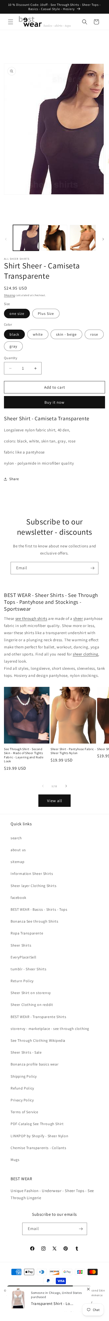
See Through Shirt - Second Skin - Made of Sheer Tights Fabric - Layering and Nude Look (24, 755)
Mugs (15, 1159)
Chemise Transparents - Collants (38, 1147)
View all (54, 800)
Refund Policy (22, 1088)
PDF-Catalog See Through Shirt (37, 1123)
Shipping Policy (24, 1076)
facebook (18, 897)
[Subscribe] (92, 568)
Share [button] (14, 478)
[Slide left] (6, 239)
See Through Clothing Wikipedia (38, 1040)
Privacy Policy (22, 1100)
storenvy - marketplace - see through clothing (50, 1028)
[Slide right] (103, 239)
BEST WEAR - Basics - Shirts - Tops (39, 909)
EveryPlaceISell (24, 957)
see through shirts (31, 618)
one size (17, 313)
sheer (78, 618)
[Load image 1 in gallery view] (26, 238)
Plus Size (46, 313)
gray (13, 346)
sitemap (17, 861)
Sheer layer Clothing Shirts (33, 885)
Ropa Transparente (27, 933)
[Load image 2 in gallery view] (54, 238)
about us (18, 849)
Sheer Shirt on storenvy (31, 992)
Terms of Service (24, 1112)
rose (94, 334)
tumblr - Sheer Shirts (29, 969)
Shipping (9, 295)
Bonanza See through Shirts (34, 921)
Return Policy (22, 980)
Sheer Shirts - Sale (26, 1052)
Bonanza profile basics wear (34, 1064)
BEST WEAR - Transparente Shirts (38, 1016)
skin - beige (66, 334)
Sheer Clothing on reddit (32, 1004)
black (14, 334)
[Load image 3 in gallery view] (83, 238)
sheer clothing (85, 654)
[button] (10, 22)
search (16, 838)
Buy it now (54, 402)
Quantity (10, 358)
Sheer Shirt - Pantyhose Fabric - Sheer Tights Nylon (73, 751)
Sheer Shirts (21, 945)
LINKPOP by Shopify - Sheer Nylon (39, 1136)
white (38, 334)
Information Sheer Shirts (32, 873)
